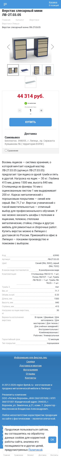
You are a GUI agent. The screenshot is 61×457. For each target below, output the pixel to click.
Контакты (30, 377)
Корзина (53, 2)
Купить (30, 122)
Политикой (35, 449)
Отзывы (30, 373)
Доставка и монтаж (30, 365)
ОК (52, 439)
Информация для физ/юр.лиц (30, 357)
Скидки (30, 361)
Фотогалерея (30, 369)
